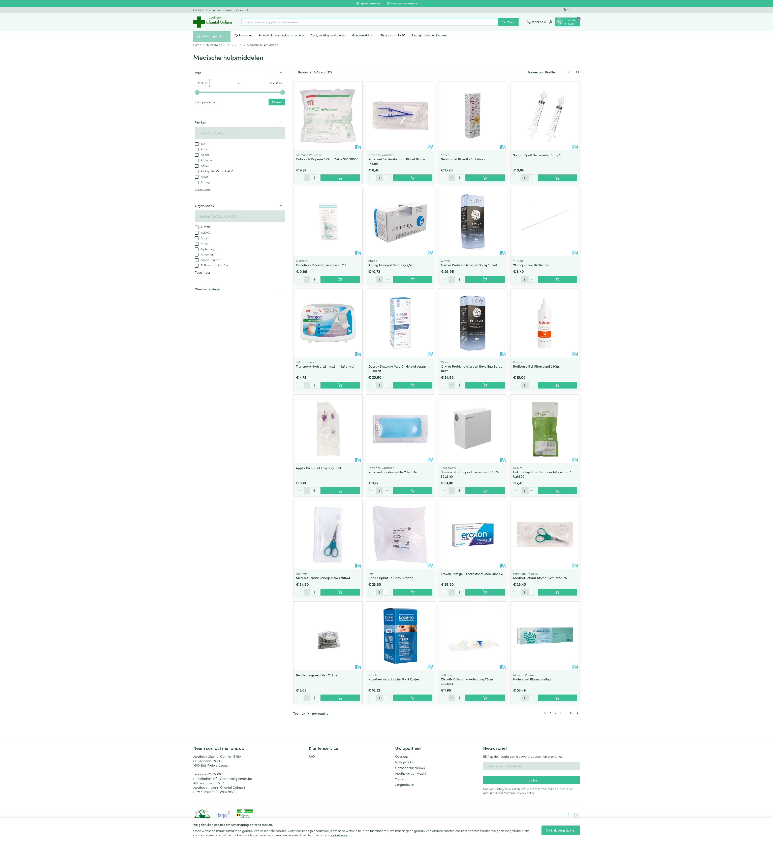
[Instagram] (577, 815)
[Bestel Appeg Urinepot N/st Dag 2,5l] (412, 279)
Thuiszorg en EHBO (393, 35)
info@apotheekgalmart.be (232, 778)
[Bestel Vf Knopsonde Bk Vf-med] (557, 279)
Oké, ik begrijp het (561, 830)
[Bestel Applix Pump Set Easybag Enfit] (340, 490)
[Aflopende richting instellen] (577, 72)
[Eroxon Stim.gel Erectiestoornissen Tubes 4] (472, 534)
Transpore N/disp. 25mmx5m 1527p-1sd (325, 366)
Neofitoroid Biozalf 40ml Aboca (463, 159)
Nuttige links (404, 762)
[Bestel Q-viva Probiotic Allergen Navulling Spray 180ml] (485, 385)
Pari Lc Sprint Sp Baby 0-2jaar (390, 577)
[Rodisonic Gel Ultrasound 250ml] (545, 323)
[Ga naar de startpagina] (213, 22)
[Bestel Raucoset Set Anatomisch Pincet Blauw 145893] (412, 177)
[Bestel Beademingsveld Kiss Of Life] (340, 698)
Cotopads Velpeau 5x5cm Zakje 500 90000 (327, 159)
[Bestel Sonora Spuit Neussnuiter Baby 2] (557, 177)
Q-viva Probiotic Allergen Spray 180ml (469, 265)
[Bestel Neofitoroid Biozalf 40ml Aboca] (485, 177)
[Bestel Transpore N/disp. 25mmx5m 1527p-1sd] (340, 385)
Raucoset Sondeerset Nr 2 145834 (392, 472)
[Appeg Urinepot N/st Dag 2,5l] (400, 221)
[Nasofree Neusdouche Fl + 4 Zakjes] (400, 636)
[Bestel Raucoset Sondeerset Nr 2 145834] (412, 490)
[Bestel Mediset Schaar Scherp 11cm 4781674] (340, 592)
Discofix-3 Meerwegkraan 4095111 (321, 265)
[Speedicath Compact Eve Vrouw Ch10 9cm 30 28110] (472, 429)
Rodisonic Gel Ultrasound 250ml (536, 366)
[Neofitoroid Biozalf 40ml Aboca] (472, 115)
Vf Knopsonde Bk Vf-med (531, 265)
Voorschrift (242, 10)
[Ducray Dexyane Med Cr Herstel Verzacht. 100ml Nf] (400, 323)
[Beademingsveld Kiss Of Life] (327, 636)
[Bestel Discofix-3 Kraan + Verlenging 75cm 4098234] (485, 698)
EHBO (239, 45)
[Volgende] (577, 712)
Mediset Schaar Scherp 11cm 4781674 (323, 577)
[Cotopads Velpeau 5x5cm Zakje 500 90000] (327, 115)
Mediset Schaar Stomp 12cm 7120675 (540, 577)
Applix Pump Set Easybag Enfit (318, 468)
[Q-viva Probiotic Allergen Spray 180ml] (472, 221)
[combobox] (370, 22)
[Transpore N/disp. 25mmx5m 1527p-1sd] (327, 323)
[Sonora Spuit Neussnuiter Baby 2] (545, 115)
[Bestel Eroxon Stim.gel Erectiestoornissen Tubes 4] (485, 592)
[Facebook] (568, 815)
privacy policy (525, 793)
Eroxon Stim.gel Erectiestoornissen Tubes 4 (472, 573)
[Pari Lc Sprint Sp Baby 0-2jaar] (400, 534)
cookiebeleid (339, 835)
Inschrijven (531, 780)
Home (197, 45)
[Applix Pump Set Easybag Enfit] (327, 429)
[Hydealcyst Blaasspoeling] (545, 636)
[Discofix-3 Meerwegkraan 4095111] (327, 221)
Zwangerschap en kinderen (429, 35)
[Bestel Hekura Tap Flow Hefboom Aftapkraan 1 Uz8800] (557, 490)
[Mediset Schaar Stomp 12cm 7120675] (545, 534)
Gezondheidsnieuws (219, 10)
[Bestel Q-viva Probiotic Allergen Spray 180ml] (485, 279)
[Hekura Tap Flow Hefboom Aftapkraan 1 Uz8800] (545, 429)
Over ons (401, 756)
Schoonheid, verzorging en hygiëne (281, 35)
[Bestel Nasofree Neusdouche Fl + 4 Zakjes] (412, 698)
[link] (546, 712)
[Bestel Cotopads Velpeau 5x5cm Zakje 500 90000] (340, 177)
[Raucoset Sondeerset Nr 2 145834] (400, 429)
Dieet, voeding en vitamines (328, 35)
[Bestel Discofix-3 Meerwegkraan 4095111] (340, 279)
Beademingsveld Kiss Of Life (316, 675)
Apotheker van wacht (410, 773)
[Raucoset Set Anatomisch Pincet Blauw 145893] (400, 115)
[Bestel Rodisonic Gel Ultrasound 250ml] (557, 385)
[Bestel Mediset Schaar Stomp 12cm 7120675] (557, 592)
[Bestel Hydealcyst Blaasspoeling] (557, 698)
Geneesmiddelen (363, 35)
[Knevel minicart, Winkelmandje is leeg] (559, 22)
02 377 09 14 (215, 774)
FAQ (312, 756)
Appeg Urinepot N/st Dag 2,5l (390, 265)
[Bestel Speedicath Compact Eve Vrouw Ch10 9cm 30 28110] (485, 490)
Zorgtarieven (404, 784)
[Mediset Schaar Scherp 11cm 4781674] (327, 534)
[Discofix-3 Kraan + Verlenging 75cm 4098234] (472, 636)
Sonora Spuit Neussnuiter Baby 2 (537, 155)
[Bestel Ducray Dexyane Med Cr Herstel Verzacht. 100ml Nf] (412, 385)
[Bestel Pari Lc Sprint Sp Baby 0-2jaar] (412, 592)
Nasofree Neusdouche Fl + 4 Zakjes (393, 679)
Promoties (245, 35)
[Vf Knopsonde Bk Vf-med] (545, 221)
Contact (198, 10)
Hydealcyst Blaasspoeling (532, 679)
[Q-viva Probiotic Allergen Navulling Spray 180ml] (472, 323)
